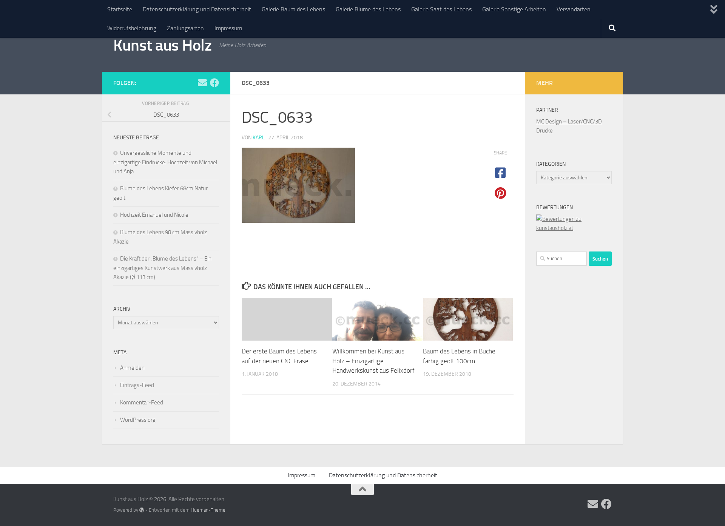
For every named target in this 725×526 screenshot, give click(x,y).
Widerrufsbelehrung (131, 28)
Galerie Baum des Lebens (293, 9)
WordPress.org (138, 419)
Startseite (119, 9)
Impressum (228, 28)
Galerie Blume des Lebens (368, 9)
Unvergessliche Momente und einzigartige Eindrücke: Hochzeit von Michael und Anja (165, 162)
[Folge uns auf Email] (202, 82)
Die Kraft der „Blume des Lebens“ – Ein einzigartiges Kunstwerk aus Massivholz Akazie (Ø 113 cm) (162, 268)
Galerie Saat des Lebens (441, 9)
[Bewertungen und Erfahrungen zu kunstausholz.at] (574, 228)
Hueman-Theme (208, 510)
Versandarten (574, 9)
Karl (259, 137)
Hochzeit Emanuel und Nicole (154, 214)
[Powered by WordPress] (141, 509)
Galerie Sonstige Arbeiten (514, 9)
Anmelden (132, 367)
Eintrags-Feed (137, 385)
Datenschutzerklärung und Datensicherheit (197, 9)
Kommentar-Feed (141, 402)
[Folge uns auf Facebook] (214, 82)
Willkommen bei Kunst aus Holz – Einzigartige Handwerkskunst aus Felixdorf (373, 360)
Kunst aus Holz (162, 45)
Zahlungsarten (185, 28)
